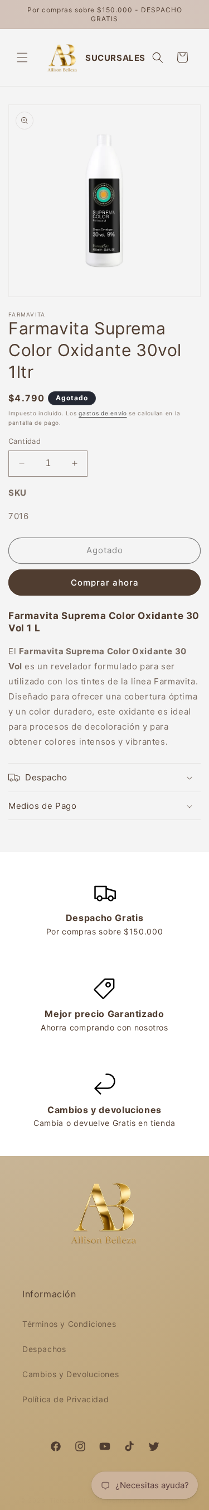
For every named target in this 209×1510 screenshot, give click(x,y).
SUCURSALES (115, 57)
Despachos (44, 1349)
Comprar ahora (105, 582)
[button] (22, 57)
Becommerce (168, 1500)
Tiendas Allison (75, 1500)
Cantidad (24, 441)
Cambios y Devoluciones (70, 1374)
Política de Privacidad (65, 1399)
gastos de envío (103, 413)
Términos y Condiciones (69, 1324)
